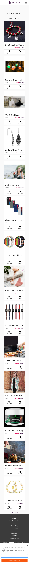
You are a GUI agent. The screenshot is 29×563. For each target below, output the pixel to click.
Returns (14, 535)
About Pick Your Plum (14, 521)
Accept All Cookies (14, 560)
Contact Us (14, 518)
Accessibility (14, 533)
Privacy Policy (14, 526)
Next (22, 514)
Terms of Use (14, 528)
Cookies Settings (14, 538)
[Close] (27, 545)
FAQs (14, 523)
